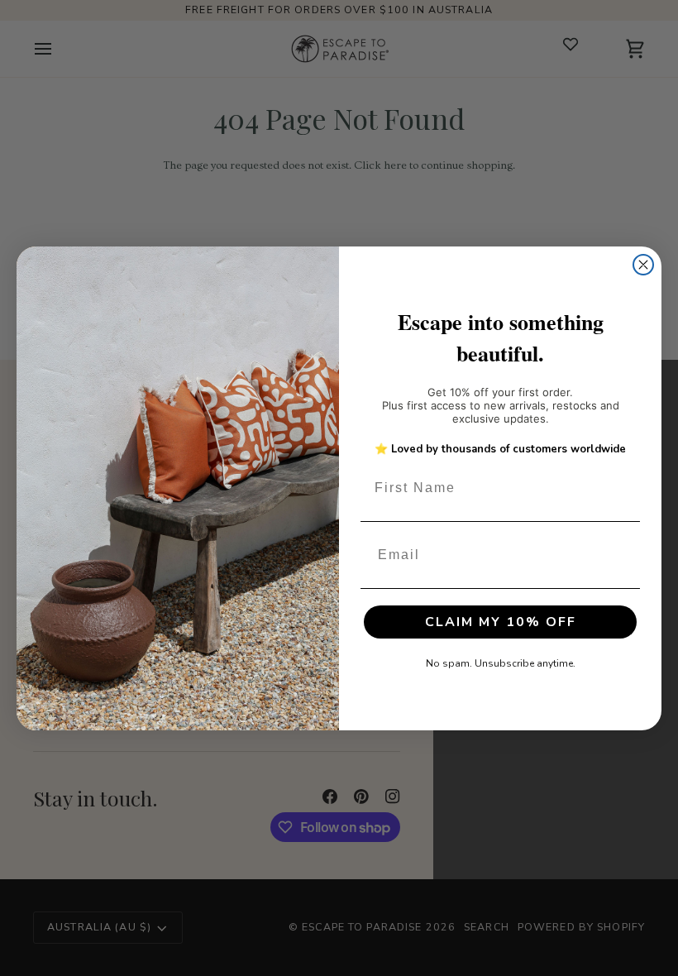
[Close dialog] (643, 265)
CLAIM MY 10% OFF (500, 622)
